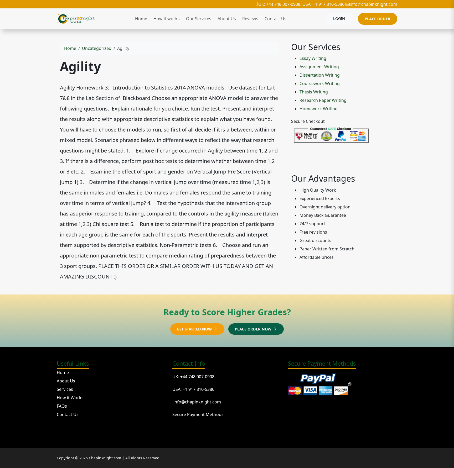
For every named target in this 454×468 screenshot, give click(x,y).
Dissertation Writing (320, 75)
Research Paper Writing (323, 100)
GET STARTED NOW (195, 329)
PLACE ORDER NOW (253, 329)
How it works (166, 19)
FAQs (62, 406)
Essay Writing (313, 58)
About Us (227, 19)
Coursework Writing (320, 83)
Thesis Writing (314, 92)
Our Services (198, 19)
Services (65, 389)
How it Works (70, 398)
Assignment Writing (319, 67)
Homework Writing (319, 109)
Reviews (250, 19)
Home (141, 19)
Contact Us (275, 19)
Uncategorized (96, 48)
